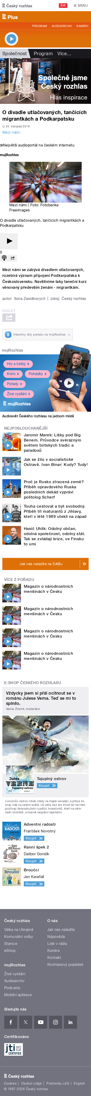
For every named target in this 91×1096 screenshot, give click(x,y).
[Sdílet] (12, 258)
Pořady (12, 384)
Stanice (10, 943)
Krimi (11, 374)
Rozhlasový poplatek (65, 964)
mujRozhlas (12, 350)
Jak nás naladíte (61, 929)
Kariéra (53, 950)
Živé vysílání (17, 394)
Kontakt (54, 957)
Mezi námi (11, 132)
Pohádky (36, 374)
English (79, 1083)
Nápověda (56, 936)
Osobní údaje (31, 1083)
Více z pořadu (19, 579)
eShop (9, 950)
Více (64, 53)
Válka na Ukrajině (18, 929)
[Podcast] (4, 258)
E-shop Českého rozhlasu (32, 683)
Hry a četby (16, 364)
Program (39, 26)
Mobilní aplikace (18, 995)
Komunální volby (18, 936)
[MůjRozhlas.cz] (9, 155)
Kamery (83, 26)
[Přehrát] (9, 241)
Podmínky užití (57, 1083)
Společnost (14, 53)
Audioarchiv (62, 26)
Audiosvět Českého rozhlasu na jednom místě (38, 416)
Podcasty (12, 988)
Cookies (10, 1083)
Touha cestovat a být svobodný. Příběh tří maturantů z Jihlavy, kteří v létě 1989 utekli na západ (55, 511)
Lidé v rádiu (57, 943)
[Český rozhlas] (17, 5)
